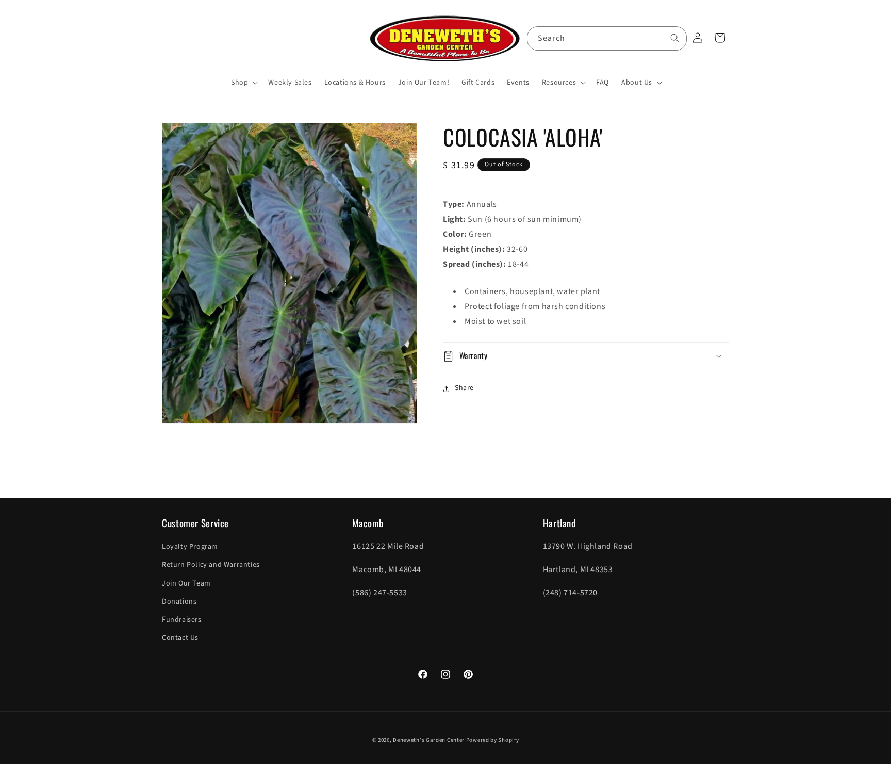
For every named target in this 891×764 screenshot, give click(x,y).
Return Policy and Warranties (211, 565)
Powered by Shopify (492, 740)
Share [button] (464, 388)
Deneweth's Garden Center (429, 740)
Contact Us (180, 637)
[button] (243, 82)
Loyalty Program (190, 547)
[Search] (675, 38)
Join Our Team (186, 583)
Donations (179, 601)
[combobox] (606, 38)
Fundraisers (182, 619)
